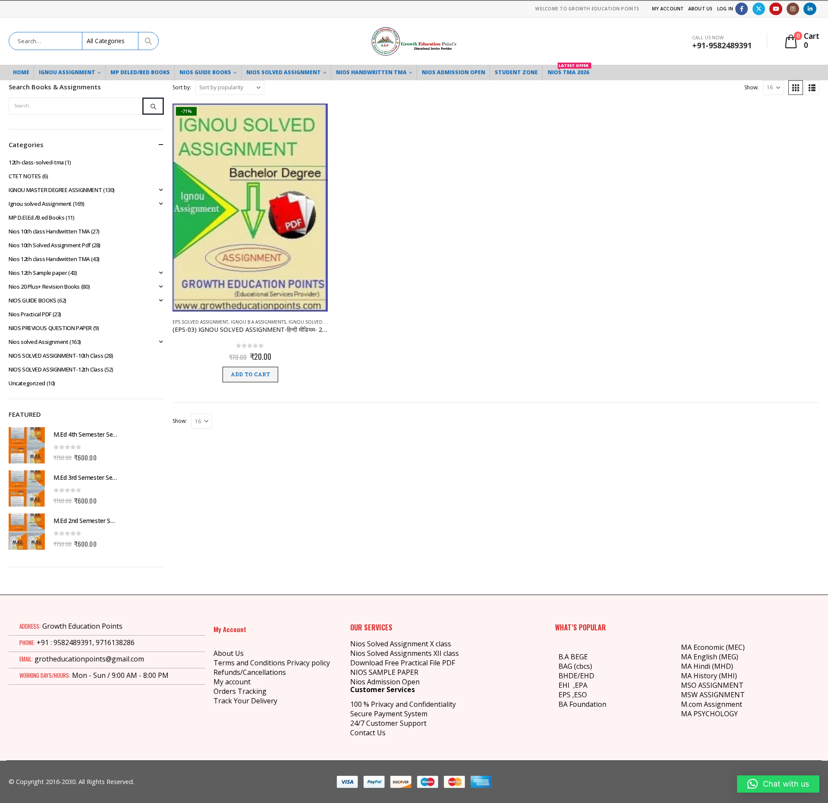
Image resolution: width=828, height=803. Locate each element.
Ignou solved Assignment (320, 322)
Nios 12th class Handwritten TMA (49, 259)
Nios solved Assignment (38, 342)
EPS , (566, 694)
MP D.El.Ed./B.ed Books (36, 217)
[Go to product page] (27, 445)
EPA (581, 685)
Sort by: (181, 87)
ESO (580, 694)
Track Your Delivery (245, 700)
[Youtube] (775, 9)
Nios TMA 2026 (568, 70)
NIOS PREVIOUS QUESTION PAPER (50, 328)
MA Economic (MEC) (713, 647)
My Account (668, 9)
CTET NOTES (25, 176)
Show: (751, 87)
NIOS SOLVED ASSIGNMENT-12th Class (56, 369)
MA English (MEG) (709, 656)
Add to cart (250, 374)
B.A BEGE (573, 656)
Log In (725, 9)
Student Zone (516, 72)
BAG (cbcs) (575, 666)
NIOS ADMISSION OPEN (453, 72)
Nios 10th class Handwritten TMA (49, 231)
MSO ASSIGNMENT (712, 685)
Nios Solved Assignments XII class (404, 653)
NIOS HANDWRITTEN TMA (371, 72)
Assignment (722, 704)
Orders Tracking (240, 691)
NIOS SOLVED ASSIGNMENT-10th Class (56, 355)
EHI (565, 685)
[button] (795, 87)
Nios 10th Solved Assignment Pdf (50, 245)
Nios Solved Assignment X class (400, 644)
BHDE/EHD (576, 675)
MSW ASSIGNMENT (713, 694)
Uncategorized (27, 383)
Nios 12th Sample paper (38, 273)
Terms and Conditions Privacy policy (271, 663)
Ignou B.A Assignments (258, 322)
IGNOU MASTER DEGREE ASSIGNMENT (55, 190)
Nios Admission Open (385, 681)
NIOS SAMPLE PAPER (384, 672)
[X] (759, 9)
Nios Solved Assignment (283, 72)
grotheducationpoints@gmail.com (89, 659)
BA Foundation (582, 704)
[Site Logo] (414, 41)
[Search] (148, 41)
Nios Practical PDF (30, 314)
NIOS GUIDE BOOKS (205, 72)
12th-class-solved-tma (36, 162)
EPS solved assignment (200, 322)
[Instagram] (793, 9)
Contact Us (368, 732)
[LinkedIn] (809, 9)
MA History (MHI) (709, 675)
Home (21, 72)
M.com (691, 704)
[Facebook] (741, 9)
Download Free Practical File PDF (402, 663)
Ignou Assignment (67, 72)
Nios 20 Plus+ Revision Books (44, 286)
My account (232, 681)
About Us (700, 9)
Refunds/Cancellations (249, 672)
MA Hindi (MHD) (707, 666)
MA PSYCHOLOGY (710, 713)
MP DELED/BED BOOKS (140, 72)
